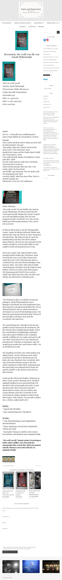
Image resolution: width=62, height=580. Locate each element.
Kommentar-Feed (47, 104)
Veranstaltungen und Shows (22, 23)
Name (4, 510)
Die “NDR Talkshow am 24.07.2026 (50, 48)
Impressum (41, 26)
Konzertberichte (38, 23)
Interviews (22, 26)
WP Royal (10, 577)
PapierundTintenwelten (9, 465)
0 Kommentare (38, 465)
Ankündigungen (51, 23)
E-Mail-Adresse (6, 516)
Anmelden (45, 98)
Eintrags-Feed (46, 101)
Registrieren (45, 96)
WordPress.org (46, 107)
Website (4, 522)
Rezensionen (7, 23)
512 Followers (45, 79)
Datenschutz (32, 26)
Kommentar (4, 528)
